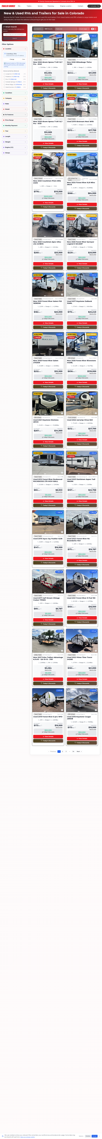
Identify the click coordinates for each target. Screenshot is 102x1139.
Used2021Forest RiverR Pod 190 (81, 598)
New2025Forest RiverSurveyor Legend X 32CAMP (80, 243)
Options (81, 1136)
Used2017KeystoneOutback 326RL (79, 302)
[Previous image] (34, 45)
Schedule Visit (95, 6)
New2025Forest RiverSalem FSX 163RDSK (47, 302)
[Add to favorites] (62, 55)
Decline (88, 1136)
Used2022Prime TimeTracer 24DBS (79, 658)
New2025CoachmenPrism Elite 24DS (47, 182)
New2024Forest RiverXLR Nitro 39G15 (81, 184)
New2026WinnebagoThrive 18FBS (79, 63)
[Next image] (61, 45)
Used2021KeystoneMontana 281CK (45, 421)
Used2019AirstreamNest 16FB (80, 121)
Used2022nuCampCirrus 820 (80, 420)
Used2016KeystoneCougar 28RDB (79, 718)
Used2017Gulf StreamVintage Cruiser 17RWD (46, 599)
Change (12, 59)
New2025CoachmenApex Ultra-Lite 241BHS (47, 243)
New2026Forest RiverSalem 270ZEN (45, 362)
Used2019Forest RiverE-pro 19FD (47, 717)
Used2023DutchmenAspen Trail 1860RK (81, 480)
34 (73, 751)
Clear (23, 59)
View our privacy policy (27, 1137)
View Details (49, 84)
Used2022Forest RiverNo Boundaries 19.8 (78, 540)
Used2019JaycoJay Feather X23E (47, 539)
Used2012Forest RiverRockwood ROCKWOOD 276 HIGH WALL (47, 480)
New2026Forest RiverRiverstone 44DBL (81, 362)
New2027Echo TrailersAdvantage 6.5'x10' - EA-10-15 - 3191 (48, 658)
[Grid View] (92, 29)
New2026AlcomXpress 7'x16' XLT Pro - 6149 (47, 63)
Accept (95, 1136)
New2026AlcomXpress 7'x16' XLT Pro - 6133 (47, 122)
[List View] (95, 29)
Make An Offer (48, 74)
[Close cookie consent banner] (99, 1136)
